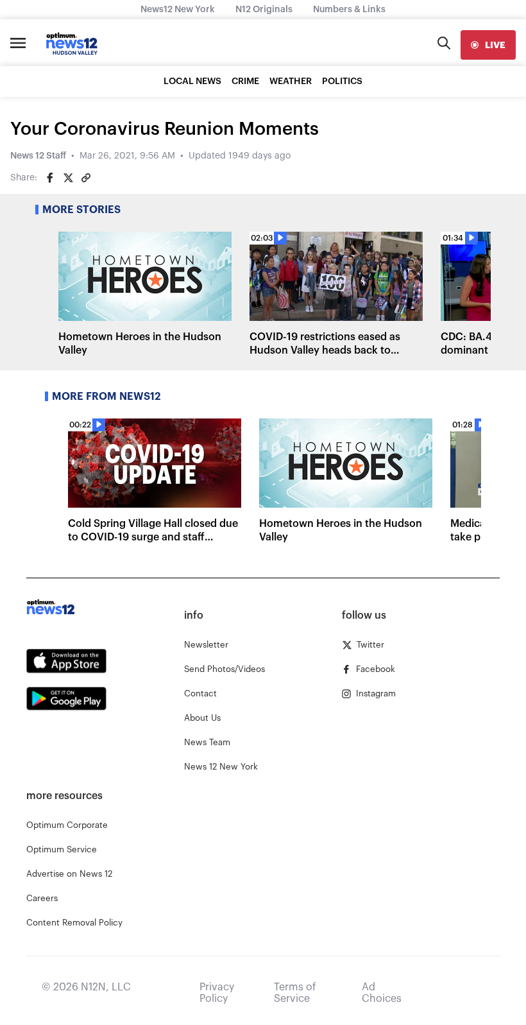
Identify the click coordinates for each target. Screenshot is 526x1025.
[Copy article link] (86, 178)
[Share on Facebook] (50, 178)
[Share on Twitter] (68, 178)
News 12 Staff (38, 155)
